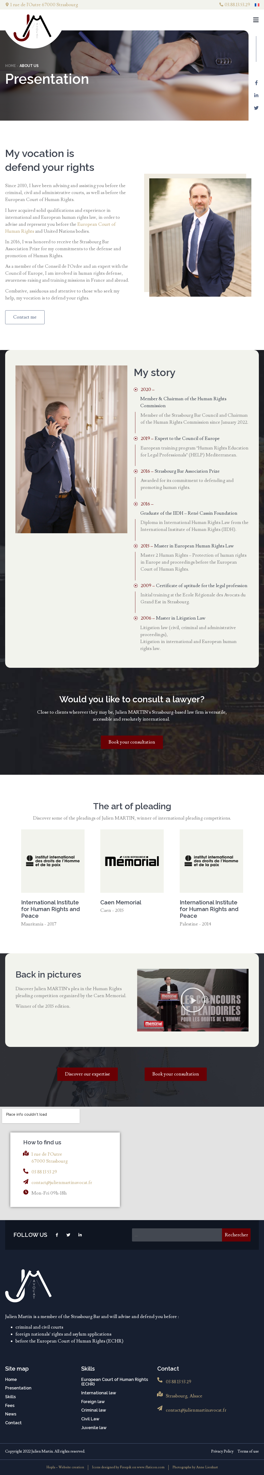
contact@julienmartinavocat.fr (61, 1183)
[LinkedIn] (256, 95)
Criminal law (93, 1410)
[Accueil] (28, 1286)
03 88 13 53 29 (44, 1172)
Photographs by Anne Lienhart (195, 1467)
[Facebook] (256, 82)
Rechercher (236, 1235)
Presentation (18, 1388)
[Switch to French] (257, 4)
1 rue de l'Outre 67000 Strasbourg (44, 5)
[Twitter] (256, 108)
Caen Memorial (120, 902)
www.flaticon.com (150, 1467)
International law (98, 1393)
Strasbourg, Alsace (184, 1396)
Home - (11, 66)
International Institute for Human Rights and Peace (50, 909)
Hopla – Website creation (65, 1467)
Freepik (126, 1467)
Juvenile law (93, 1428)
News (10, 1414)
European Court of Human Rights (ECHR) (114, 1382)
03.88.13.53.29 (237, 5)
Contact (13, 1423)
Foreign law (93, 1401)
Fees (9, 1405)
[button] (193, 1000)
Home (11, 1379)
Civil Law (90, 1419)
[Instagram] (57, 1235)
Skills (10, 1397)
